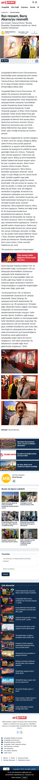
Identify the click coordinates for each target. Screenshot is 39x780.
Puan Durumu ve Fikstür (11, 746)
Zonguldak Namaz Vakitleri (12, 742)
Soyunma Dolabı (23, 758)
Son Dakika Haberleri (10, 751)
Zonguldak (5, 7)
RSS (7, 769)
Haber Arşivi (8, 753)
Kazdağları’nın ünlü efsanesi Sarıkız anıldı (27, 503)
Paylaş (6, 60)
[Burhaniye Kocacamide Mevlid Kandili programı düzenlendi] (28, 516)
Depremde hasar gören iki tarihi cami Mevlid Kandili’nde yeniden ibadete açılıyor (10, 505)
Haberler (4, 12)
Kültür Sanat (15, 12)
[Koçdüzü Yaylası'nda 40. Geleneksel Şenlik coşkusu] (10, 534)
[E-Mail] (13, 481)
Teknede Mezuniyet (9, 760)
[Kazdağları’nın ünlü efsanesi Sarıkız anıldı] (28, 497)
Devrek (32, 7)
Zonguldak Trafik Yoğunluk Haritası (15, 744)
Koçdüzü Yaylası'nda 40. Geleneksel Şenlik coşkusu (10, 540)
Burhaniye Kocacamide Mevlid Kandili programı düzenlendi (27, 524)
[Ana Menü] (36, 2)
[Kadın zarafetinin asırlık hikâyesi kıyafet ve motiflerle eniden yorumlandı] (28, 534)
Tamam (25, 777)
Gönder (5, 574)
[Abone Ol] (36, 61)
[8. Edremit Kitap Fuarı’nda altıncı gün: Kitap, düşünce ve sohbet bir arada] (10, 516)
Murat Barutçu (17, 477)
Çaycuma (24, 7)
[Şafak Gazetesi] (8, 2)
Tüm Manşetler (8, 748)
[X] (21, 732)
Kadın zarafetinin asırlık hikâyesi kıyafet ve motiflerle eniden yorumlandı (27, 542)
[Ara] (33, 2)
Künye (13, 758)
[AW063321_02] (19, 413)
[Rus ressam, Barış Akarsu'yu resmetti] (19, 47)
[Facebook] (17, 732)
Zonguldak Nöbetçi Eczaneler (13, 738)
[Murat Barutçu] (6, 478)
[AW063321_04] (19, 361)
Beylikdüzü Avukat (24, 760)
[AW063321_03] (19, 387)
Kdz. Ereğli (15, 7)
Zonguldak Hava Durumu (11, 740)
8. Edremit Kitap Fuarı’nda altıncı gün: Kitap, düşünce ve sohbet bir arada (10, 524)
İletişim (5, 758)
